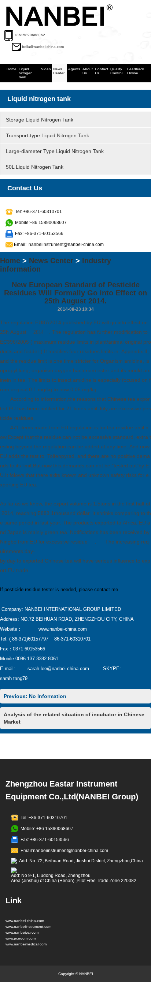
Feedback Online (135, 71)
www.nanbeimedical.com (26, 944)
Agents (74, 69)
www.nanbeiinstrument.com (28, 927)
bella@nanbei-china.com (43, 47)
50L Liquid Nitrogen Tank (34, 167)
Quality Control (116, 71)
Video (46, 69)
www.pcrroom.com (20, 938)
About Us (87, 71)
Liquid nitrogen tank (26, 73)
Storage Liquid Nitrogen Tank (39, 120)
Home (11, 69)
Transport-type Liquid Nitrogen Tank (47, 135)
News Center (59, 71)
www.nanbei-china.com (24, 921)
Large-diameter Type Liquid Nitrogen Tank (55, 151)
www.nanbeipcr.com (21, 932)
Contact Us (101, 71)
